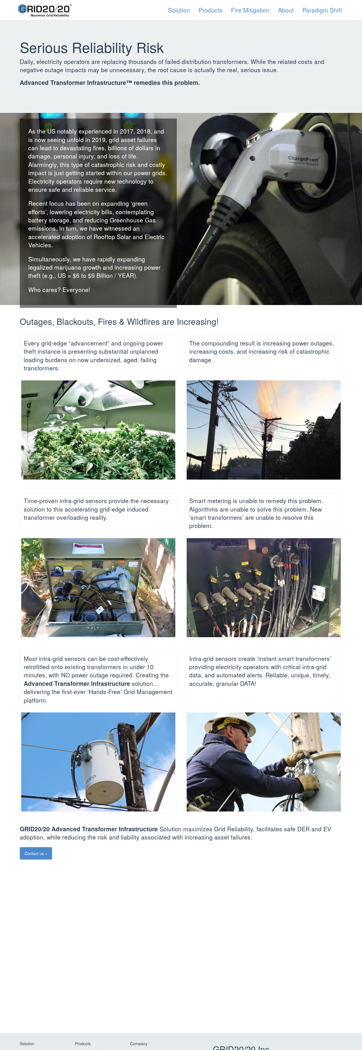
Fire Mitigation (250, 10)
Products (211, 10)
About (286, 10)
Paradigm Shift (322, 10)
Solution (179, 10)
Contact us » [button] (36, 853)
